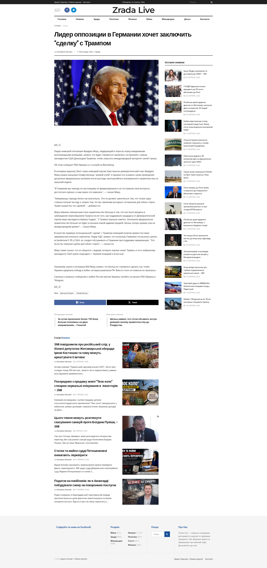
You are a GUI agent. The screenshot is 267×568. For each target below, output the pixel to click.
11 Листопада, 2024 (85, 51)
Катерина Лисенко (64, 51)
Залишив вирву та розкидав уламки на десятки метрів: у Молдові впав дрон (196, 254)
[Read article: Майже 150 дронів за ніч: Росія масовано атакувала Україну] (173, 304)
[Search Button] (211, 2)
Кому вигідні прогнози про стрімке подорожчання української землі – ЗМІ (195, 270)
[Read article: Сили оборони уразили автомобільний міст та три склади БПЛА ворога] (173, 208)
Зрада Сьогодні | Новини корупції (73, 559)
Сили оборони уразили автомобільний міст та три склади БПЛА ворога (195, 207)
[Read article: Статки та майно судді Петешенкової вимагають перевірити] (140, 462)
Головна (62, 19)
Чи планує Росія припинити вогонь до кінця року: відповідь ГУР (197, 238)
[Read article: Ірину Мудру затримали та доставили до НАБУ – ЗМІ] (173, 76)
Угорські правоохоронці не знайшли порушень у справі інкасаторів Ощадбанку (196, 143)
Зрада (97, 19)
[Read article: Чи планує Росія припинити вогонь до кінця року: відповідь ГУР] (173, 240)
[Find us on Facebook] (67, 10)
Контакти (86, 2)
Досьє (187, 19)
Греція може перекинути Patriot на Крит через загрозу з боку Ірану (198, 175)
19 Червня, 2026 (82, 459)
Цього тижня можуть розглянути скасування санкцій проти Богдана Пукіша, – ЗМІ (86, 422)
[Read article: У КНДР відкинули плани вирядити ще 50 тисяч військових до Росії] (173, 91)
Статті (131, 540)
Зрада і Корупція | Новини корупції (67, 2)
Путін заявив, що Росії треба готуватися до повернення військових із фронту (196, 191)
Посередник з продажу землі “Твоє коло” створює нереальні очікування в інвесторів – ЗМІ (86, 386)
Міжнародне (168, 19)
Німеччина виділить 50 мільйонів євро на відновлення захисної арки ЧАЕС (197, 159)
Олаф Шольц (82, 293)
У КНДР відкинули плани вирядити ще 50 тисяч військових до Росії (194, 89)
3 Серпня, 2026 (81, 361)
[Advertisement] (106, 136)
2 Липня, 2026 (81, 431)
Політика (114, 19)
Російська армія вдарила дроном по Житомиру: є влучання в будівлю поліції (195, 222)
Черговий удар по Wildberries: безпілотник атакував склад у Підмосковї (197, 286)
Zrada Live (133, 10)
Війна (149, 19)
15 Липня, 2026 (81, 394)
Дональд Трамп (66, 293)
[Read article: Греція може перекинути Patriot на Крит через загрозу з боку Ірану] (173, 176)
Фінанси (132, 19)
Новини (80, 19)
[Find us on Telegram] (73, 10)
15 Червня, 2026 (82, 489)
